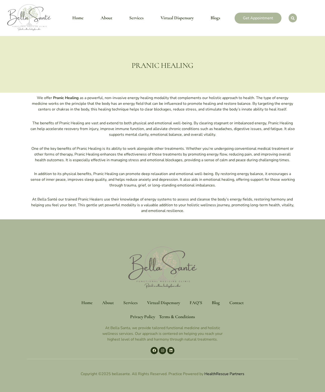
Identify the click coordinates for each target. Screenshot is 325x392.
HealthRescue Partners (224, 374)
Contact (236, 303)
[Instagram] (162, 350)
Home (78, 18)
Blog (216, 303)
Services (136, 18)
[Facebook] (154, 350)
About (106, 18)
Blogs (215, 18)
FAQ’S (196, 303)
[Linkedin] (170, 350)
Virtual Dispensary (177, 18)
